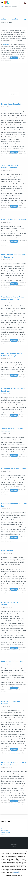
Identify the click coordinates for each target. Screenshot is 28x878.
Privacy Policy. (16, 872)
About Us (14, 844)
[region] (14, 863)
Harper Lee (3, 834)
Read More (14, 152)
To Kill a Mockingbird (5, 832)
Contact (14, 846)
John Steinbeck (6, 44)
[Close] (26, 851)
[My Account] (25, 2)
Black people (3, 828)
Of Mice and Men (4, 827)
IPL (2, 6)
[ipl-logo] (6, 3)
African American (4, 830)
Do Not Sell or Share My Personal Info (14, 875)
